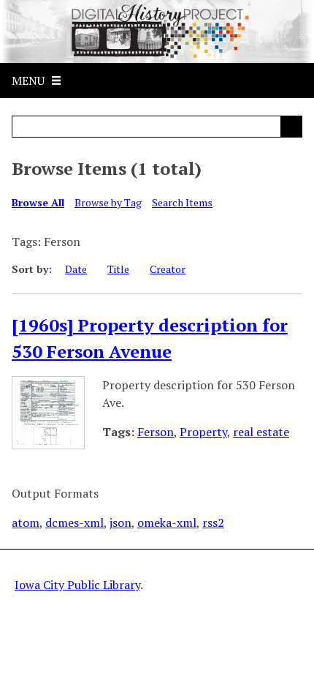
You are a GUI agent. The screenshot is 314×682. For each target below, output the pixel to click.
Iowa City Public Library (77, 585)
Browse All (38, 202)
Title (118, 269)
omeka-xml (166, 522)
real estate (261, 432)
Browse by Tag (108, 202)
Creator (167, 269)
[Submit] (291, 127)
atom (25, 522)
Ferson (155, 432)
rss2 (213, 522)
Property (203, 432)
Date (76, 269)
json (120, 522)
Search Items (182, 202)
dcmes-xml (74, 522)
